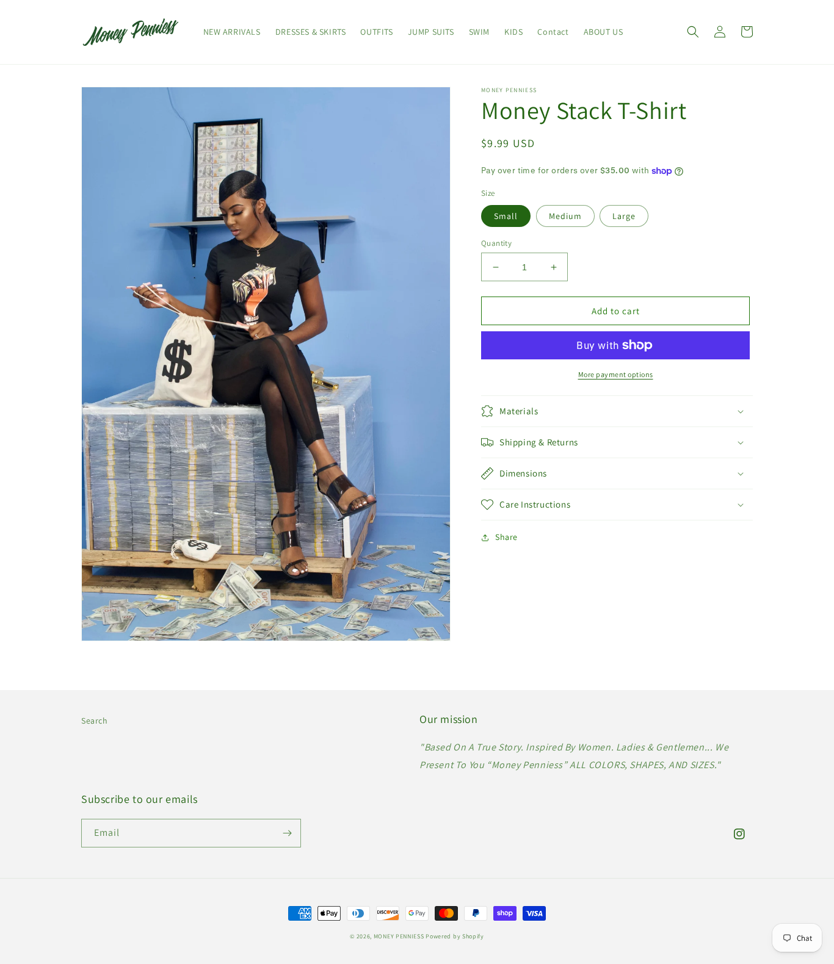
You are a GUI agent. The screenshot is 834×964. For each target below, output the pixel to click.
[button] (693, 31)
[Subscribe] (287, 833)
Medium (565, 215)
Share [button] (506, 536)
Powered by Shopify (455, 936)
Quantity (496, 243)
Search (94, 720)
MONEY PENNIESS (399, 936)
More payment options (615, 374)
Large (624, 215)
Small (506, 215)
